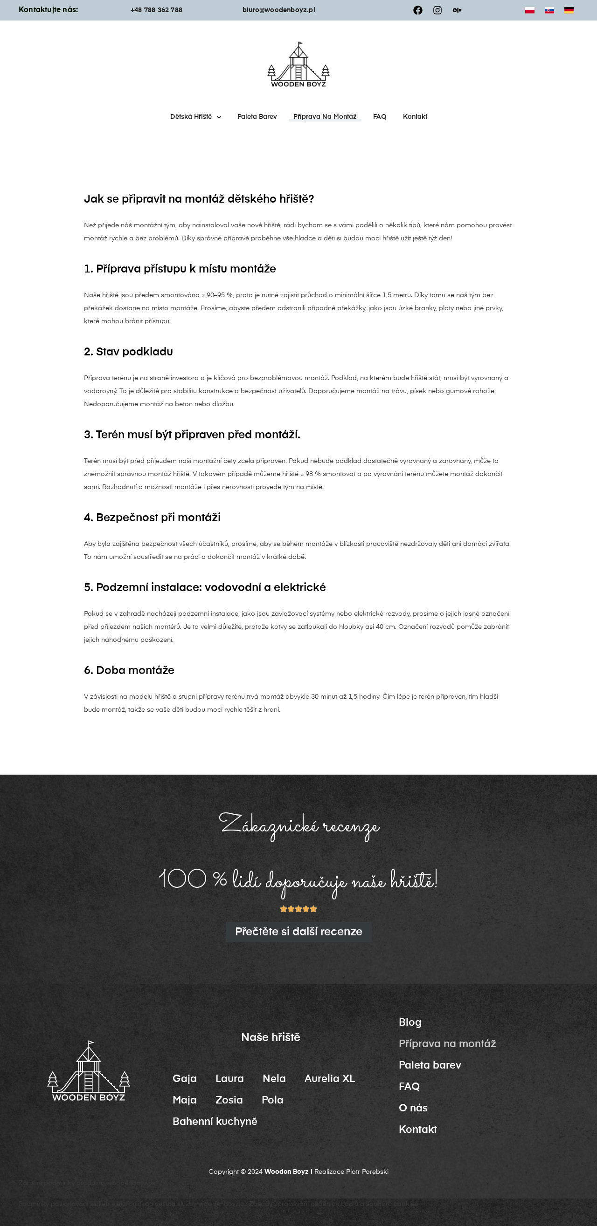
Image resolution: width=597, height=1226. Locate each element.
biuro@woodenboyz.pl (279, 10)
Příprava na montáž (325, 117)
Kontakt (415, 117)
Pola (273, 1101)
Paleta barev (257, 117)
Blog (410, 1023)
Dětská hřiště (191, 117)
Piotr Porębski (367, 1172)
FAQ (380, 117)
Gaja (185, 1079)
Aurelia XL (330, 1079)
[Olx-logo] (457, 10)
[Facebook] (418, 10)
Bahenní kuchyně (215, 1122)
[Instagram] (437, 10)
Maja (185, 1101)
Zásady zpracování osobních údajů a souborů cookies (333, 1204)
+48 (137, 10)
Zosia (229, 1101)
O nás (413, 1108)
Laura (229, 1079)
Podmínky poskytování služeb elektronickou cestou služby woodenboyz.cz (133, 1204)
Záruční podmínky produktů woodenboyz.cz (87, 1183)
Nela (274, 1079)
